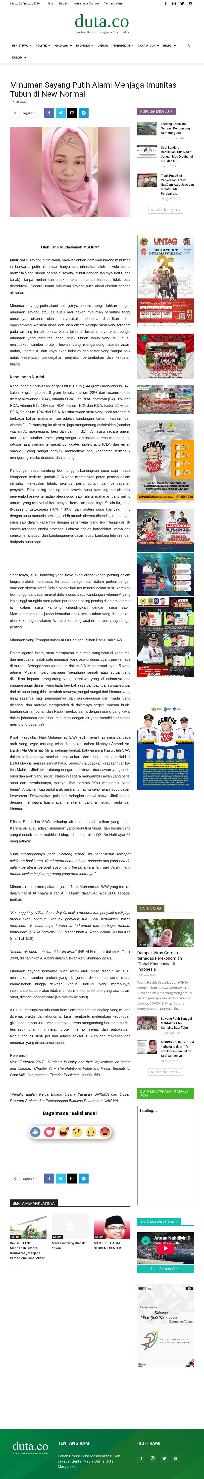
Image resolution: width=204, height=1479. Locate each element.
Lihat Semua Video (166, 1269)
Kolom (17, 57)
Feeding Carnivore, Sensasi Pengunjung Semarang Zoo (175, 128)
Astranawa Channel (87, 3)
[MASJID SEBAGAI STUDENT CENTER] (112, 1226)
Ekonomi (83, 45)
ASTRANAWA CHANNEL (159, 1222)
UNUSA (103, 45)
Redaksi (64, 3)
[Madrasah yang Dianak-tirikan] (70, 1226)
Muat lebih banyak (164, 210)
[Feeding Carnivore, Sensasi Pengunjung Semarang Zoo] (147, 128)
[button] (188, 45)
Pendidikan (121, 45)
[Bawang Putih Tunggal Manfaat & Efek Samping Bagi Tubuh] (147, 1023)
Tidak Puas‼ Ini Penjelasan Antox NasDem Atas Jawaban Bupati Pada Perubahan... (177, 184)
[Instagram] (174, 3)
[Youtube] (190, 3)
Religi (167, 45)
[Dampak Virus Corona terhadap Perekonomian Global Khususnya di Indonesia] (165, 933)
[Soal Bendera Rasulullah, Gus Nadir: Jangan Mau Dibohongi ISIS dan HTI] (147, 152)
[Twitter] (182, 3)
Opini (142, 944)
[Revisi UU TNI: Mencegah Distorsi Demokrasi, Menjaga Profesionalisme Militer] (28, 1226)
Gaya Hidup (146, 45)
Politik (41, 45)
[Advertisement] (70, 231)
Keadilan (61, 45)
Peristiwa (20, 45)
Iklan (51, 3)
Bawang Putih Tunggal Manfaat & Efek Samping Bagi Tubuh (176, 1023)
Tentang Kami (113, 3)
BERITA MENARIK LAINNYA (34, 1203)
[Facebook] (165, 3)
